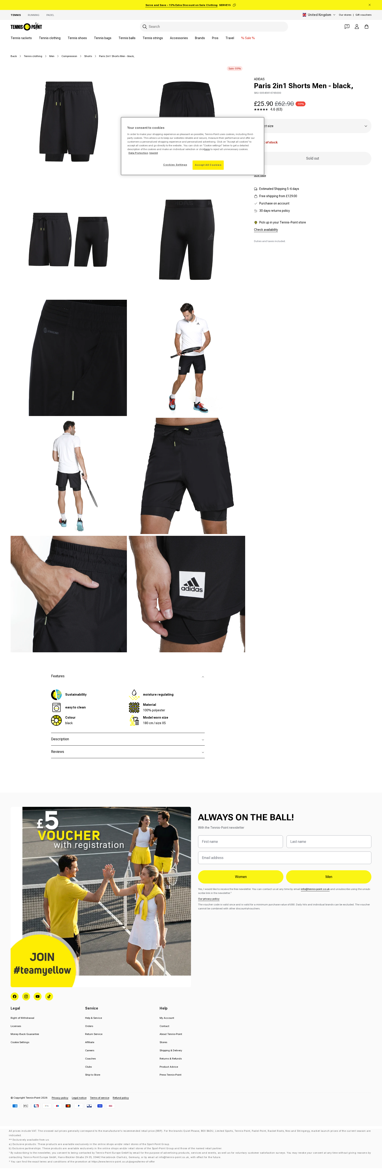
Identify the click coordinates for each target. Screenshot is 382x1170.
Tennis (16, 15)
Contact (164, 1026)
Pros (215, 38)
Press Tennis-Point (170, 1074)
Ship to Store (92, 1074)
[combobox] (214, 27)
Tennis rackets (21, 38)
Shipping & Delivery (171, 1050)
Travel (229, 38)
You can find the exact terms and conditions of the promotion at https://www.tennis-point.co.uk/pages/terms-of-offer (83, 1161)
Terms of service (99, 1097)
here (207, 149)
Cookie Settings (20, 1042)
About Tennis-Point (171, 1034)
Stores (163, 1042)
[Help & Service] (347, 26)
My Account (167, 1017)
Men (51, 56)
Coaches (90, 1058)
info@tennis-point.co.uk (315, 889)
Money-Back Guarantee (25, 1034)
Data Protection (138, 153)
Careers (89, 1050)
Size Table (260, 175)
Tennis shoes (77, 38)
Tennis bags (102, 38)
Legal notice (79, 1097)
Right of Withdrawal (22, 1017)
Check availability (266, 229)
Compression (69, 56)
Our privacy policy (209, 898)
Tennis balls (127, 38)
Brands (200, 38)
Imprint (153, 153)
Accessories (179, 38)
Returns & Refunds (171, 1058)
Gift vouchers (363, 14)
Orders (89, 1026)
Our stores (345, 14)
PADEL (50, 15)
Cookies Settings (175, 164)
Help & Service (93, 1017)
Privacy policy (60, 1097)
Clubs (88, 1066)
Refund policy (121, 1097)
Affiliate (89, 1042)
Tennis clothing (50, 38)
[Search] (145, 27)
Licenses (16, 1026)
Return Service (93, 1034)
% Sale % (248, 38)
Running (33, 15)
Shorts (88, 56)
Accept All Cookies (208, 164)
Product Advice (169, 1066)
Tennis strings (153, 38)
